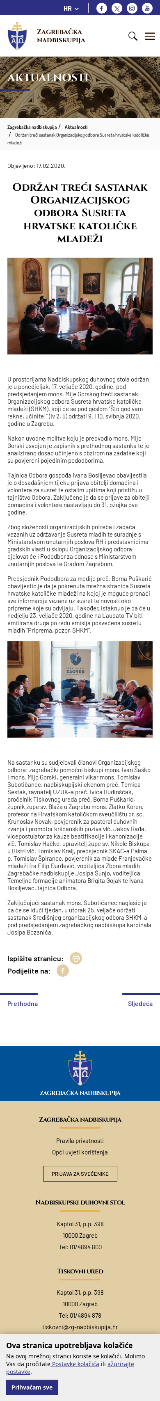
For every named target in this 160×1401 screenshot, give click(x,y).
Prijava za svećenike (80, 1173)
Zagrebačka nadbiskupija (61, 36)
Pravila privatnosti (80, 1140)
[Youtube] (147, 8)
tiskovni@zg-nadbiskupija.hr (80, 1326)
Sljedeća (140, 1003)
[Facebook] (101, 8)
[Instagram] (132, 8)
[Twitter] (117, 8)
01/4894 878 (85, 1315)
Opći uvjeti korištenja (80, 1152)
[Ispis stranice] (76, 958)
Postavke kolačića (74, 1364)
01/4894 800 (86, 1246)
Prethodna (22, 1003)
